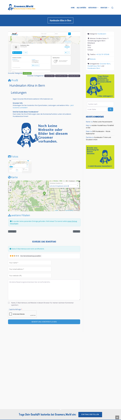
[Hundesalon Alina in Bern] (44, 193)
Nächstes (76, 231)
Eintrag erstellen (90, 414)
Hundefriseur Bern (61, 76)
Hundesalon (27, 73)
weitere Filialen (20, 215)
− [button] (10, 185)
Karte (14, 177)
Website (93, 59)
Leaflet (56, 210)
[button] (13, 51)
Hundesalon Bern (74, 76)
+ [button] (10, 183)
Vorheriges (12, 231)
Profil (14, 80)
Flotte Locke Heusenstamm (102, 122)
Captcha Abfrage (15, 309)
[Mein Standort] (68, 186)
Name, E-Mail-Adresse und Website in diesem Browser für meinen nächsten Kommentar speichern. (42, 304)
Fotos (14, 156)
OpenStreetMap (69, 210)
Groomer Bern (49, 76)
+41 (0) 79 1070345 (102, 54)
